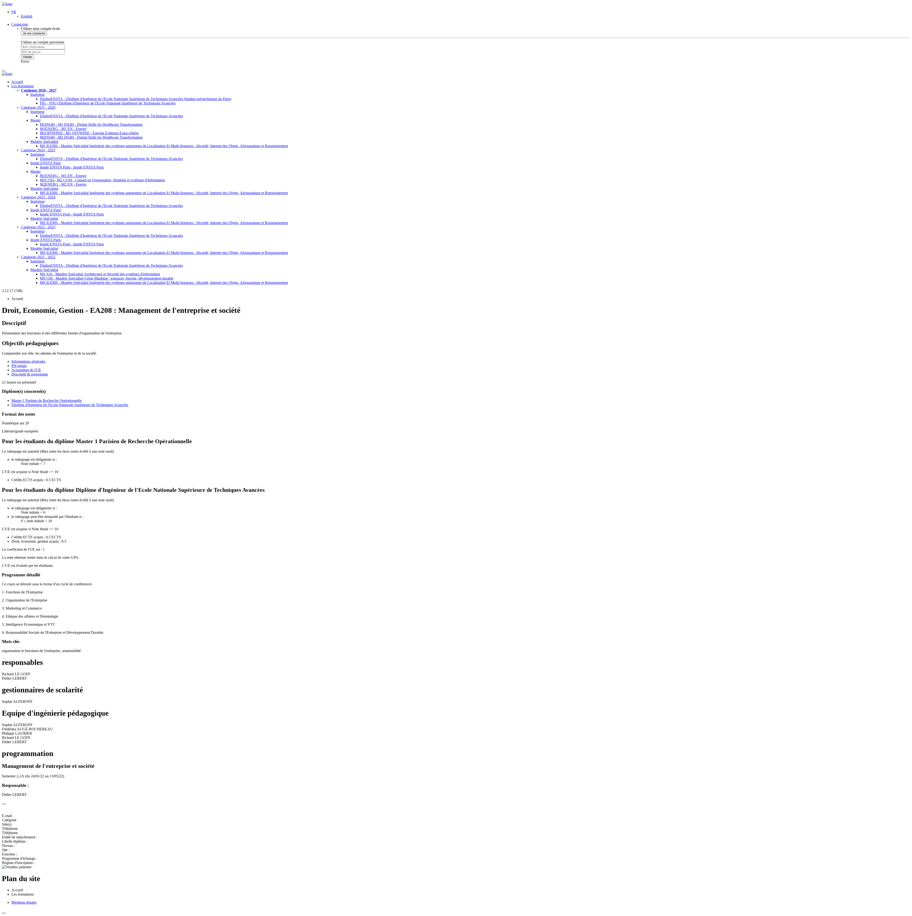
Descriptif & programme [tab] (29, 374)
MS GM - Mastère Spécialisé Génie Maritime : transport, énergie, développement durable (106, 278)
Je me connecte (34, 33)
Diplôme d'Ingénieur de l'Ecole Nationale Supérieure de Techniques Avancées (69, 405)
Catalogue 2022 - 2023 (38, 227)
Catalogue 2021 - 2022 (38, 257)
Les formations (22, 86)
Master (35, 120)
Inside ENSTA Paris (45, 163)
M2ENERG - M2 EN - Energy (63, 184)
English (26, 16)
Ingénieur (37, 95)
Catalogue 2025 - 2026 (38, 107)
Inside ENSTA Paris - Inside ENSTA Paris (72, 167)
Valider (27, 57)
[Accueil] (7, 4)
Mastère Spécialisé (44, 142)
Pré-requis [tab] (19, 366)
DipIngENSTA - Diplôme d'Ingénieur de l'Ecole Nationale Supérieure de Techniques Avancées (111, 116)
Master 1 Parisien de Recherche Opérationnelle (46, 401)
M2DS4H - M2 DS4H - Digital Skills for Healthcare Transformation (91, 137)
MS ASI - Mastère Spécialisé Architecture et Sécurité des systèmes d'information (100, 274)
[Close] (4, 804)
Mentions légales (24, 902)
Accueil (17, 82)
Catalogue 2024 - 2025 (38, 150)
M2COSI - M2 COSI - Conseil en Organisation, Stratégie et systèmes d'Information (102, 180)
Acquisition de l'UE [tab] (26, 370)
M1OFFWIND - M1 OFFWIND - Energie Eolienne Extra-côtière (89, 133)
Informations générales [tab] (28, 361)
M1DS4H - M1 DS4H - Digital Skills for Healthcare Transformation (91, 124)
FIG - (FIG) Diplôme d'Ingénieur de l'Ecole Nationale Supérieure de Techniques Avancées (108, 103)
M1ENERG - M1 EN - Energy (63, 129)
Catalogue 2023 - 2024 (38, 197)
